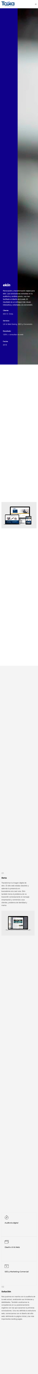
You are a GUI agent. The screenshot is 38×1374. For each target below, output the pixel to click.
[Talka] (7, 4)
